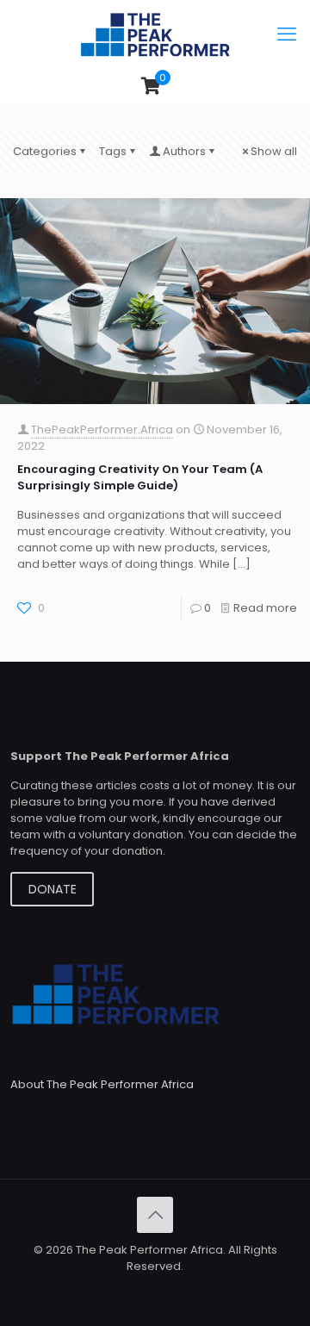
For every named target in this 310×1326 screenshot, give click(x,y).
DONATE (52, 889)
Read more (265, 608)
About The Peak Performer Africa (102, 1084)
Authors (184, 151)
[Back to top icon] (155, 1215)
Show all (274, 151)
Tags (113, 151)
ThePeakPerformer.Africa (102, 429)
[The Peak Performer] (155, 34)
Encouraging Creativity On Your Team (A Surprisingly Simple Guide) (140, 477)
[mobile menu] (286, 34)
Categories (45, 151)
